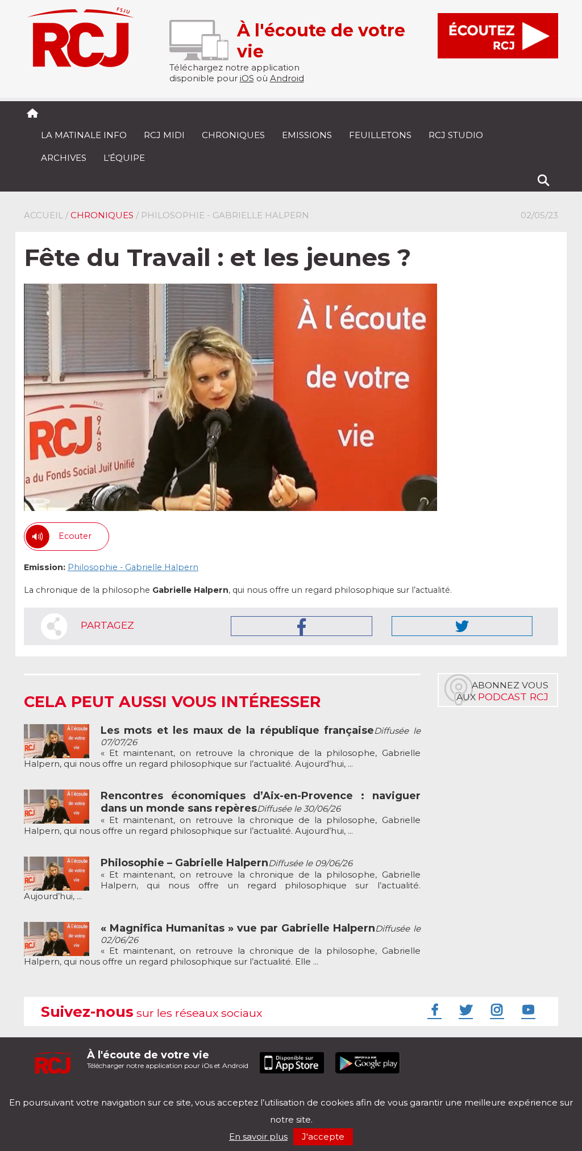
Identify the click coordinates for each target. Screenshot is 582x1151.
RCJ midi (164, 135)
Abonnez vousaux (502, 691)
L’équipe (124, 157)
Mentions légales (59, 1092)
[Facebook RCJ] (433, 1009)
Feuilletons (380, 135)
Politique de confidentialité (140, 1092)
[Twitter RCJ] (464, 1009)
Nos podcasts (215, 1092)
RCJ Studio (456, 135)
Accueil (43, 215)
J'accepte (323, 1136)
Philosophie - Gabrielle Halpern (133, 567)
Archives (63, 157)
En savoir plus (258, 1136)
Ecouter (75, 536)
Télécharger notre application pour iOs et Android (167, 1059)
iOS (247, 78)
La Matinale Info (84, 135)
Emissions (307, 135)
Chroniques (233, 135)
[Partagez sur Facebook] (301, 626)
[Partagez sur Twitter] (462, 626)
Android (287, 78)
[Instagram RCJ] (495, 1009)
